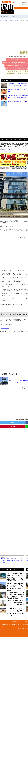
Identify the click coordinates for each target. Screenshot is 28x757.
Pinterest (12, 426)
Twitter (12, 422)
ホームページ (5, 328)
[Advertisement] (14, 123)
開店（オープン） (16, 20)
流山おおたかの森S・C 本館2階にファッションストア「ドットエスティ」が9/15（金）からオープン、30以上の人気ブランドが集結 (15, 587)
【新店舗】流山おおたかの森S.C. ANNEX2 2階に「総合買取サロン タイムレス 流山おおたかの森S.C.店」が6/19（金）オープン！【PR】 (15, 612)
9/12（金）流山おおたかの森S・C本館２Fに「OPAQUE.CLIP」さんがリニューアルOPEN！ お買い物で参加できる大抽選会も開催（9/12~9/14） (15, 577)
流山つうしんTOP (3, 20)
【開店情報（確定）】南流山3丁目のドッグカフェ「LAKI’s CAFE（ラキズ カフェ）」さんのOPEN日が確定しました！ (12, 560)
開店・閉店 (10, 20)
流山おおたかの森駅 (6, 151)
